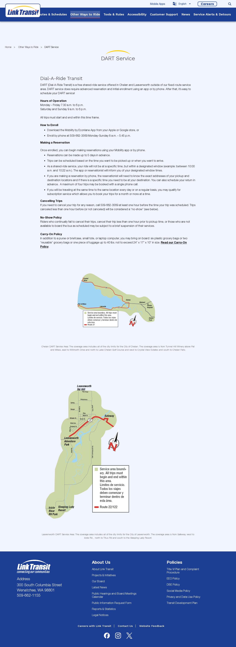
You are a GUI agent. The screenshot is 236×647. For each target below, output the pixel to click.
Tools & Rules (113, 14)
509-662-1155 (28, 595)
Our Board (98, 581)
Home (8, 47)
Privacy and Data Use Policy (183, 596)
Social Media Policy (178, 590)
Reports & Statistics (104, 608)
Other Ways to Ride (85, 14)
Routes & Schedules (51, 14)
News (185, 14)
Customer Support (164, 14)
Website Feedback (151, 626)
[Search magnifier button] (229, 4)
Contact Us (125, 626)
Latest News (99, 587)
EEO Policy (173, 578)
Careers (207, 4)
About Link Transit (103, 569)
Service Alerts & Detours (212, 14)
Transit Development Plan (182, 602)
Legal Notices (100, 615)
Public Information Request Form (111, 602)
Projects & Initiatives (104, 575)
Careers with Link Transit (94, 626)
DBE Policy (173, 584)
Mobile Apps (157, 3)
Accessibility (137, 14)
